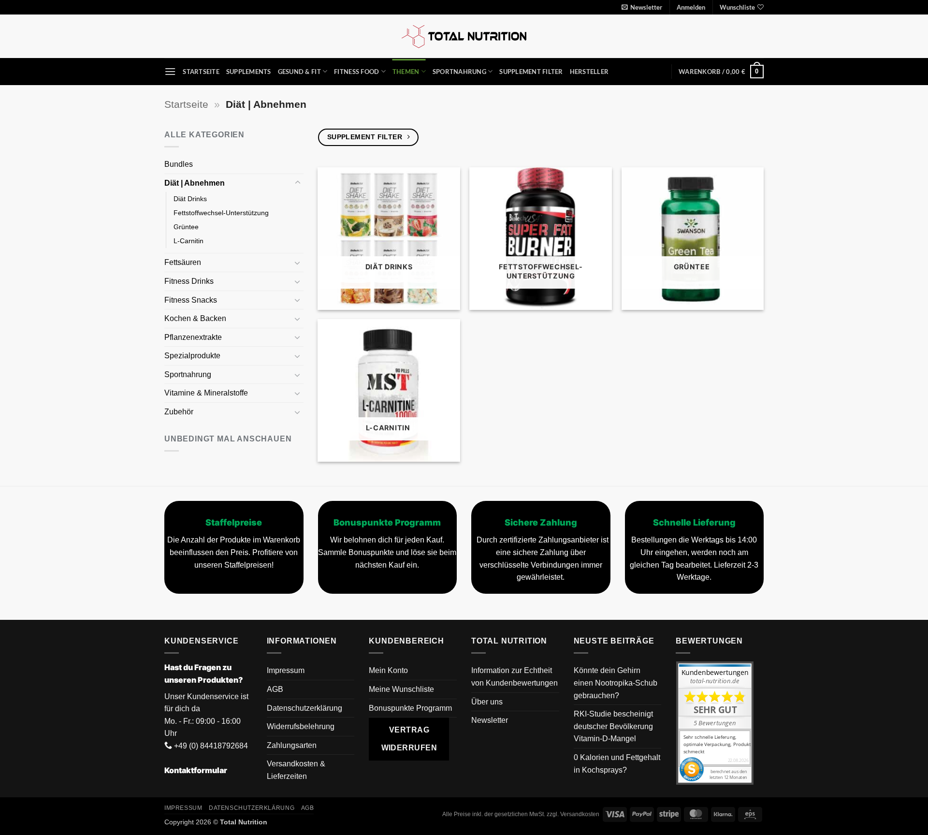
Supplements (248, 71)
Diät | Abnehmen (195, 183)
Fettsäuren (183, 262)
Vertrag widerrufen (409, 739)
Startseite (201, 71)
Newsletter (489, 720)
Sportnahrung (459, 71)
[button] (642, 7)
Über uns (487, 702)
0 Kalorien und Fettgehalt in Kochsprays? (617, 763)
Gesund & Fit (299, 71)
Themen (406, 71)
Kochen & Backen (196, 318)
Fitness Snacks (191, 300)
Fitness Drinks (190, 281)
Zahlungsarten (292, 745)
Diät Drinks (190, 199)
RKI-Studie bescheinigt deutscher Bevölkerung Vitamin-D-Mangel (613, 726)
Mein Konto (388, 670)
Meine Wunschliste (401, 689)
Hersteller (589, 71)
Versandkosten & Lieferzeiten (296, 770)
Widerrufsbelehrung (300, 726)
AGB (275, 689)
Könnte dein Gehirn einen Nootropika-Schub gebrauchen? (615, 682)
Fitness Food (356, 71)
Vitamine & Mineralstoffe (207, 393)
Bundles (178, 164)
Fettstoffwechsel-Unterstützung (221, 213)
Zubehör (178, 412)
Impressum (285, 670)
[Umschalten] (298, 183)
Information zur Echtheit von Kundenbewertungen (514, 676)
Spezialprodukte (193, 356)
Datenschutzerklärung (304, 708)
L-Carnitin (189, 241)
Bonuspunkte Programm (410, 708)
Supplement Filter (531, 71)
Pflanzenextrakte (194, 337)
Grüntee (187, 227)
